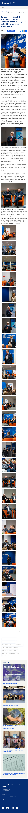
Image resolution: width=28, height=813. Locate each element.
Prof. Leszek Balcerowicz (9, 650)
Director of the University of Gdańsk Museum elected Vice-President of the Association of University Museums (13, 750)
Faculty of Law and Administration (12, 645)
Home (2, 11)
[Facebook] (20, 31)
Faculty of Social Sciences (10, 647)
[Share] (26, 31)
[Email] (24, 31)
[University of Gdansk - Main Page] (5, 3)
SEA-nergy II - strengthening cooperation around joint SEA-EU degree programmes (13, 704)
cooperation (11, 30)
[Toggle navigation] (2, 7)
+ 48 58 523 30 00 (12, 796)
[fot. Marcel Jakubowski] (9, 233)
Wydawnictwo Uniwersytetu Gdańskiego (10, 654)
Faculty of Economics (8, 642)
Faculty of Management (9, 639)
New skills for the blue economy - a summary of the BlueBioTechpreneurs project (13, 682)
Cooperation (7, 11)
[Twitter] (22, 31)
